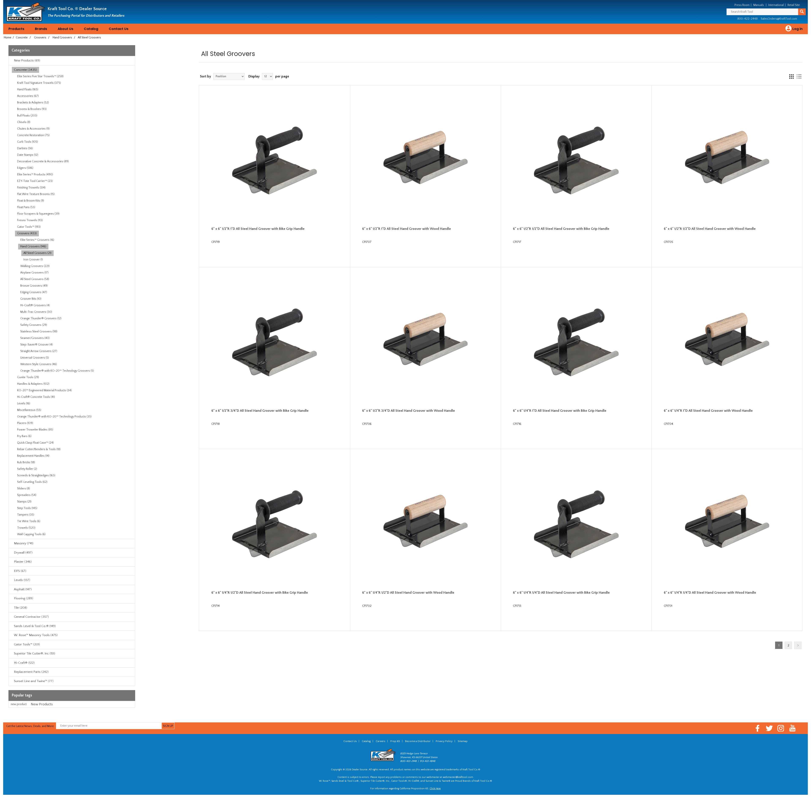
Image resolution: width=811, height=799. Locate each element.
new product (19, 704)
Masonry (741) (23, 543)
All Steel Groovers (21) (37, 253)
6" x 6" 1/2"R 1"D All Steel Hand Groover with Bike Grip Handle (258, 229)
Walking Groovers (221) (35, 266)
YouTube (792, 728)
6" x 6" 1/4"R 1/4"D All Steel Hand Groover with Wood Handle (710, 593)
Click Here (435, 788)
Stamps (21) (24, 501)
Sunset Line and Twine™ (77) (33, 681)
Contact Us (118, 28)
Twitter (769, 728)
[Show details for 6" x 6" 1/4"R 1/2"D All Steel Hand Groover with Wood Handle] (425, 524)
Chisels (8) (23, 122)
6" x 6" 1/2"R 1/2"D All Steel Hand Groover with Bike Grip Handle (561, 229)
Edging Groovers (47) (33, 292)
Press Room (742, 5)
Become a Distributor (418, 741)
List (798, 76)
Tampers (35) (25, 514)
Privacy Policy (444, 741)
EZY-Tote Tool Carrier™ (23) (35, 181)
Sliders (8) (23, 488)
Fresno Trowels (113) (30, 220)
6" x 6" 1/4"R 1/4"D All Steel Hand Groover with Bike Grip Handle (561, 593)
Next (797, 645)
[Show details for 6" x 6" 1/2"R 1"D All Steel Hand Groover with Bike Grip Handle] (274, 160)
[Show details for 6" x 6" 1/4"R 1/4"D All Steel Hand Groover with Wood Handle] (727, 524)
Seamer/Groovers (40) (35, 338)
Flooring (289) (23, 598)
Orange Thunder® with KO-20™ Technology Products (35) (54, 416)
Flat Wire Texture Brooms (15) (36, 194)
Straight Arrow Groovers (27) (38, 351)
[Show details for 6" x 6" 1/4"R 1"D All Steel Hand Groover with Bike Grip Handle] (576, 342)
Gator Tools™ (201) (27, 644)
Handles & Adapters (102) (33, 384)
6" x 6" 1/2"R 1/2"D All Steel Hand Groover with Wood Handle (710, 229)
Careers (380, 741)
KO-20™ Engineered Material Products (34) (44, 390)
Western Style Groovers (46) (38, 364)
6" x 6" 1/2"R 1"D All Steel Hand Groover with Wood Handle (406, 229)
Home (7, 37)
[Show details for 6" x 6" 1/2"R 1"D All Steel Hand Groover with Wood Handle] (425, 160)
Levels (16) (23, 403)
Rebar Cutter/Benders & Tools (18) (39, 449)
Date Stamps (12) (27, 155)
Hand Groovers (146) (33, 246)
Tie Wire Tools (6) (28, 521)
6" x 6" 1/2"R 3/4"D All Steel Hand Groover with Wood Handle (408, 411)
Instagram (781, 728)
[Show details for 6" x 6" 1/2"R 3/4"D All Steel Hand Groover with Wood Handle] (425, 342)
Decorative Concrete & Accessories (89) (43, 161)
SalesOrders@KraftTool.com (779, 18)
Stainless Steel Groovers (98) (38, 331)
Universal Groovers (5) (34, 357)
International (776, 5)
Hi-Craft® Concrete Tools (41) (36, 397)
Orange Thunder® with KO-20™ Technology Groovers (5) (57, 370)
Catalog (91, 28)
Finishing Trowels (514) (31, 187)
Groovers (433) (27, 233)
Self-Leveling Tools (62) (32, 482)
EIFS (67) (20, 571)
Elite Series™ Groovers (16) (37, 240)
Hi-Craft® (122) (24, 663)
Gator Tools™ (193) (29, 227)
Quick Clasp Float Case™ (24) (35, 442)
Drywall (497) (23, 552)
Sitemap (463, 741)
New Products (42, 704)
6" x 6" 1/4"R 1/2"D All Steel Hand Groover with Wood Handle (408, 593)
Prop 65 (395, 741)
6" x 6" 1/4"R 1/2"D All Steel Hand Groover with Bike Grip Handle (259, 593)
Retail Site (794, 5)
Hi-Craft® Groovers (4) (35, 305)
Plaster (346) (23, 561)
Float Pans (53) (26, 207)
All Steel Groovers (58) (34, 279)
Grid (791, 76)
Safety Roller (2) (27, 469)
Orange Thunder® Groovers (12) (40, 318)
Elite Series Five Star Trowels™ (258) (40, 76)
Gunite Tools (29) (28, 377)
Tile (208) (20, 607)
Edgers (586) (25, 168)
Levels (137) (22, 580)
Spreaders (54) (26, 495)
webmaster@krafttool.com (458, 777)
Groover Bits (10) (30, 299)
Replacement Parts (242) (31, 672)
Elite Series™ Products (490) (35, 174)
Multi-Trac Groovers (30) (36, 312)
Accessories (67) (28, 96)
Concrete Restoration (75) (33, 135)
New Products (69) (27, 60)
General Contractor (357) (31, 617)
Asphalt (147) (23, 589)
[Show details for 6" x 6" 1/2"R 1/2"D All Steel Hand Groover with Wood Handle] (727, 160)
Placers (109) (25, 423)
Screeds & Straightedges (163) (36, 475)
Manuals (758, 5)
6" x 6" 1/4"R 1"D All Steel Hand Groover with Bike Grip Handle (559, 411)
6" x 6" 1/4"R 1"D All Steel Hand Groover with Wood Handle (708, 411)
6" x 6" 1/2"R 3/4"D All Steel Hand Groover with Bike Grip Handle (260, 411)
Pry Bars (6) (24, 436)
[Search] (802, 11)
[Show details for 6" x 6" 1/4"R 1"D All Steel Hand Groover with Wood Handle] (727, 342)
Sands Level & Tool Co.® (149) (35, 626)
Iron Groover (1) (33, 259)
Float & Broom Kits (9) (30, 200)
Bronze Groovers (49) (34, 285)
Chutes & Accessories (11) (33, 128)
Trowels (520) (26, 528)
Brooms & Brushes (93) (32, 109)
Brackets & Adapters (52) (33, 102)
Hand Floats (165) (27, 89)
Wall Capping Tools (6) (31, 534)
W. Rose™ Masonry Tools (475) (36, 635)
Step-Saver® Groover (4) (36, 344)
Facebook (757, 728)
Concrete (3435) (25, 70)
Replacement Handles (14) (33, 456)
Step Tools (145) (27, 508)
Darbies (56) (25, 148)
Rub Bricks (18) (26, 462)
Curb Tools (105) (27, 142)
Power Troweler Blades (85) (35, 429)
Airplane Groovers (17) (34, 272)
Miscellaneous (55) (29, 410)
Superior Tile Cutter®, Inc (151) (34, 653)
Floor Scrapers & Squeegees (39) (38, 213)
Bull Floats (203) (27, 115)
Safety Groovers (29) (33, 325)
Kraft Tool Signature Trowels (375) (39, 83)
